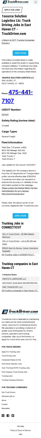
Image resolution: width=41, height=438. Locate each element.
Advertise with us (8, 396)
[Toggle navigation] (35, 2)
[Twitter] (13, 415)
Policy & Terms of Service (20, 430)
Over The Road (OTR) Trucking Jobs (16, 368)
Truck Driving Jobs (9, 356)
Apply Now (20, 53)
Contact (5, 404)
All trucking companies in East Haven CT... (20, 290)
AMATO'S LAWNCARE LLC (14, 279)
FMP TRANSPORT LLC (12, 287)
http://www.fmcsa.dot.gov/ (13, 194)
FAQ (20, 434)
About (4, 400)
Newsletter (6, 408)
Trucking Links (7, 376)
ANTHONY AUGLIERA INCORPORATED (19, 283)
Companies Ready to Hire (11, 360)
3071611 (5, 114)
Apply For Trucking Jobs (11, 352)
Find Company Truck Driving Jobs (14, 372)
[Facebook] (8, 415)
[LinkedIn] (3, 415)
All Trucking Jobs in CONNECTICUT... (18, 255)
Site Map (20, 426)
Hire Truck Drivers (8, 392)
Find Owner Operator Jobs (12, 364)
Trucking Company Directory (12, 380)
